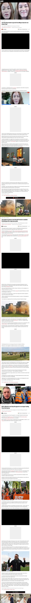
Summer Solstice (4, 323)
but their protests (24, 416)
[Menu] (30, 1)
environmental (9, 234)
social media (27, 234)
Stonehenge (8, 286)
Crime (4, 195)
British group (10, 416)
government (16, 320)
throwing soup (17, 71)
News (5, 20)
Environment (16, 382)
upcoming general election (22, 235)
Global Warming (8, 195)
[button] (28, 29)
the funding (12, 470)
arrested (16, 290)
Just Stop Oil (14, 87)
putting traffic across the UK (9, 417)
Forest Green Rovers (19, 471)
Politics (14, 589)
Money (8, 589)
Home (2, 20)
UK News (12, 195)
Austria (11, 366)
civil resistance (13, 141)
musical (3, 420)
